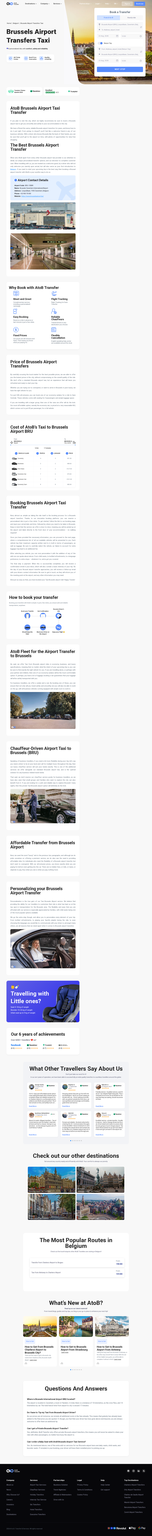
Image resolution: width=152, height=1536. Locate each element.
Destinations (11, 1514)
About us (9, 1485)
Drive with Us (59, 1500)
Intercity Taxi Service (38, 1500)
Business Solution (61, 1485)
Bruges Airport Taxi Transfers (39, 1218)
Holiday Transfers (37, 1495)
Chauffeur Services (37, 1490)
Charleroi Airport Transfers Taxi (88, 1218)
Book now (139, 4)
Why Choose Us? (13, 1495)
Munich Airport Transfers (133, 1502)
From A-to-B (108, 18)
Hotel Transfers (36, 1510)
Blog (8, 1510)
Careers (9, 1500)
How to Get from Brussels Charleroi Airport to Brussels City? (39, 1349)
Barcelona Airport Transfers (134, 1507)
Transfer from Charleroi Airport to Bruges (47, 1263)
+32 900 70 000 (25, 193)
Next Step (120, 69)
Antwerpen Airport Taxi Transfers (89, 1191)
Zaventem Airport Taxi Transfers (40, 1191)
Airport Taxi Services (38, 1485)
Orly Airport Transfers (132, 1490)
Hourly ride (131, 18)
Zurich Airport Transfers (133, 1512)
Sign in (127, 4)
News (8, 1490)
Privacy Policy (82, 1485)
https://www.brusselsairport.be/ (32, 196)
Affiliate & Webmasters (62, 1495)
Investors (10, 1505)
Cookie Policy (82, 1495)
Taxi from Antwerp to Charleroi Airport (46, 1272)
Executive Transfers (38, 1514)
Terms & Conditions (84, 1490)
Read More (33, 1106)
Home (9, 23)
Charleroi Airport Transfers (134, 1485)
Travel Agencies (60, 1490)
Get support (105, 1490)
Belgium (16, 23)
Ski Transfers (35, 1505)
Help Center (105, 1485)
